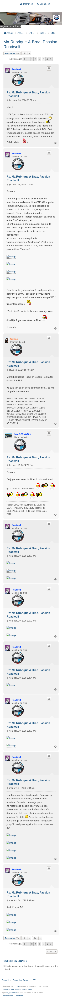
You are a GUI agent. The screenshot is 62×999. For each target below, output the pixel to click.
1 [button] (28, 59)
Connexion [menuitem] (45, 4)
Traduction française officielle (13, 989)
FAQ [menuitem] (2, 26)
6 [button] (47, 59)
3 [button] (35, 59)
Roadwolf (16, 69)
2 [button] (32, 59)
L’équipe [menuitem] (17, 26)
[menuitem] (7, 995)
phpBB (16, 986)
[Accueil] (31, 18)
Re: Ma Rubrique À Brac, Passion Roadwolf (28, 94)
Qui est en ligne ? (15, 961)
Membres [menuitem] (8, 26)
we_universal (11, 992)
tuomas (14, 339)
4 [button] (39, 59)
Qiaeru (29, 989)
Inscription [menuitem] (28, 4)
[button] (24, 59)
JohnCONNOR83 (22, 434)
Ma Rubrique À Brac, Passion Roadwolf (30, 44)
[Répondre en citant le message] (49, 68)
